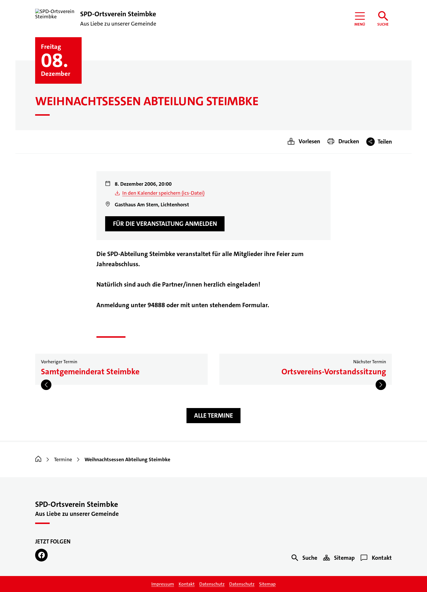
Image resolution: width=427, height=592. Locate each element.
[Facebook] (41, 555)
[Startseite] (38, 459)
